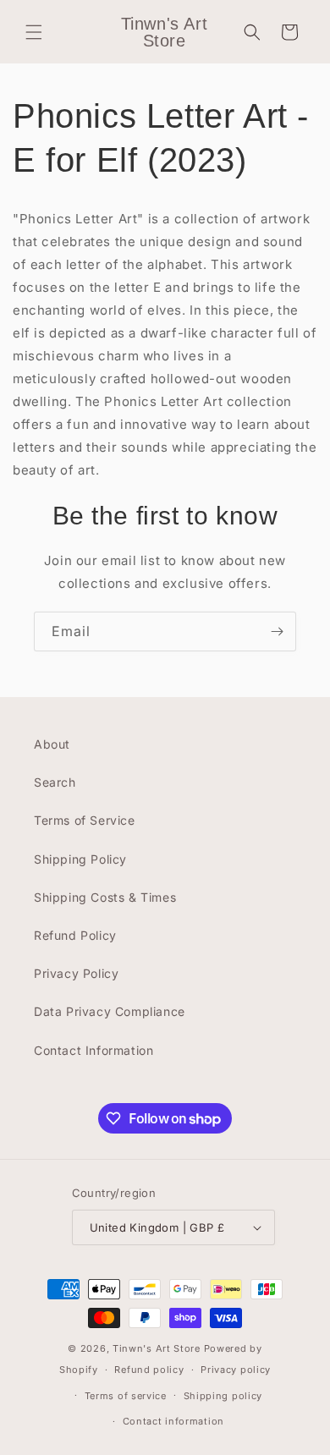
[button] (33, 32)
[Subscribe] (276, 631)
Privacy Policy (76, 973)
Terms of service (126, 1396)
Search (55, 782)
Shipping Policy (80, 859)
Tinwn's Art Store (157, 1348)
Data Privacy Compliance (109, 1011)
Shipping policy (223, 1396)
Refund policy (149, 1369)
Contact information (173, 1421)
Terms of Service (84, 820)
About (52, 744)
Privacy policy (236, 1369)
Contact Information (93, 1050)
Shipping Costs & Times (105, 897)
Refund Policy (75, 935)
